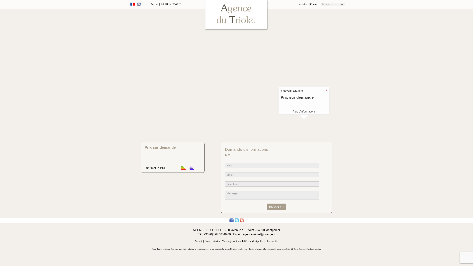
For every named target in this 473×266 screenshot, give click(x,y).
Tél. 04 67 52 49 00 (171, 4)
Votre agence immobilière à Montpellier (243, 241)
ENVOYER (276, 206)
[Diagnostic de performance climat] (192, 168)
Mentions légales (314, 249)
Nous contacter (212, 241)
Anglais (139, 4)
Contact (314, 4)
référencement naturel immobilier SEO (279, 249)
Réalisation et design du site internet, (246, 249)
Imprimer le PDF (155, 168)
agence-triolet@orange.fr (259, 234)
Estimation (302, 4)
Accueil (155, 4)
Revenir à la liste (292, 90)
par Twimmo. (301, 249)
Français (132, 4)
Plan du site (272, 241)
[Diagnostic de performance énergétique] (183, 168)
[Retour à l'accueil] (237, 15)
